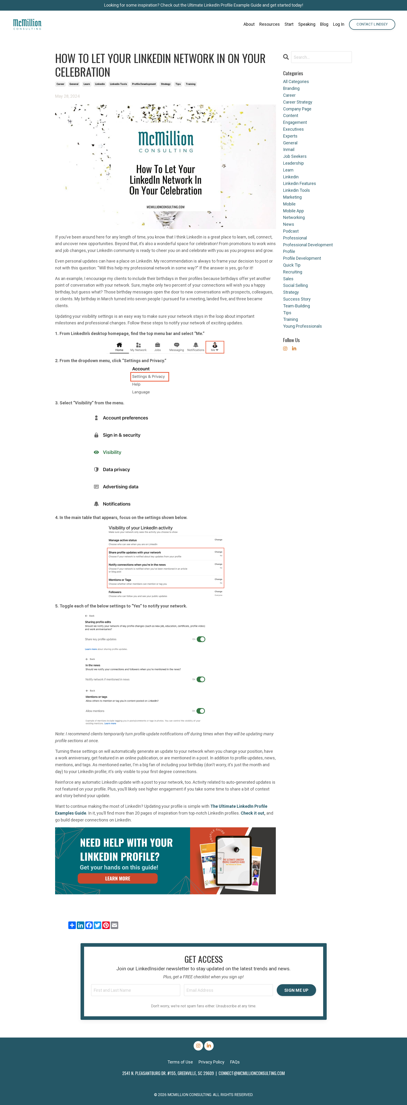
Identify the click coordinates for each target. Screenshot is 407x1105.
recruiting (292, 271)
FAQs (235, 1061)
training (190, 84)
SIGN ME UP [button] (296, 990)
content (290, 115)
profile (289, 251)
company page (297, 108)
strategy (165, 84)
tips (178, 84)
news (288, 224)
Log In (338, 24)
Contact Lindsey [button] (372, 24)
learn (87, 84)
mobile (289, 203)
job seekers (295, 156)
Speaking (306, 24)
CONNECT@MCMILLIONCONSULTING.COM (252, 1073)
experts (290, 136)
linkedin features (299, 183)
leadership (293, 163)
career (60, 84)
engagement (295, 122)
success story (297, 299)
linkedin (100, 84)
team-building (296, 305)
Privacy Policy (211, 1061)
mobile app (293, 210)
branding (291, 88)
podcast (291, 231)
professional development (308, 244)
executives (293, 129)
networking (294, 217)
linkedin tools (118, 84)
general (73, 84)
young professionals (302, 326)
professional (295, 237)
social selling (295, 285)
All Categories (296, 81)
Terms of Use (180, 1061)
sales (288, 278)
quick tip (292, 265)
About (249, 24)
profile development (144, 84)
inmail (288, 149)
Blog (324, 24)
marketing (292, 197)
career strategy (297, 102)
